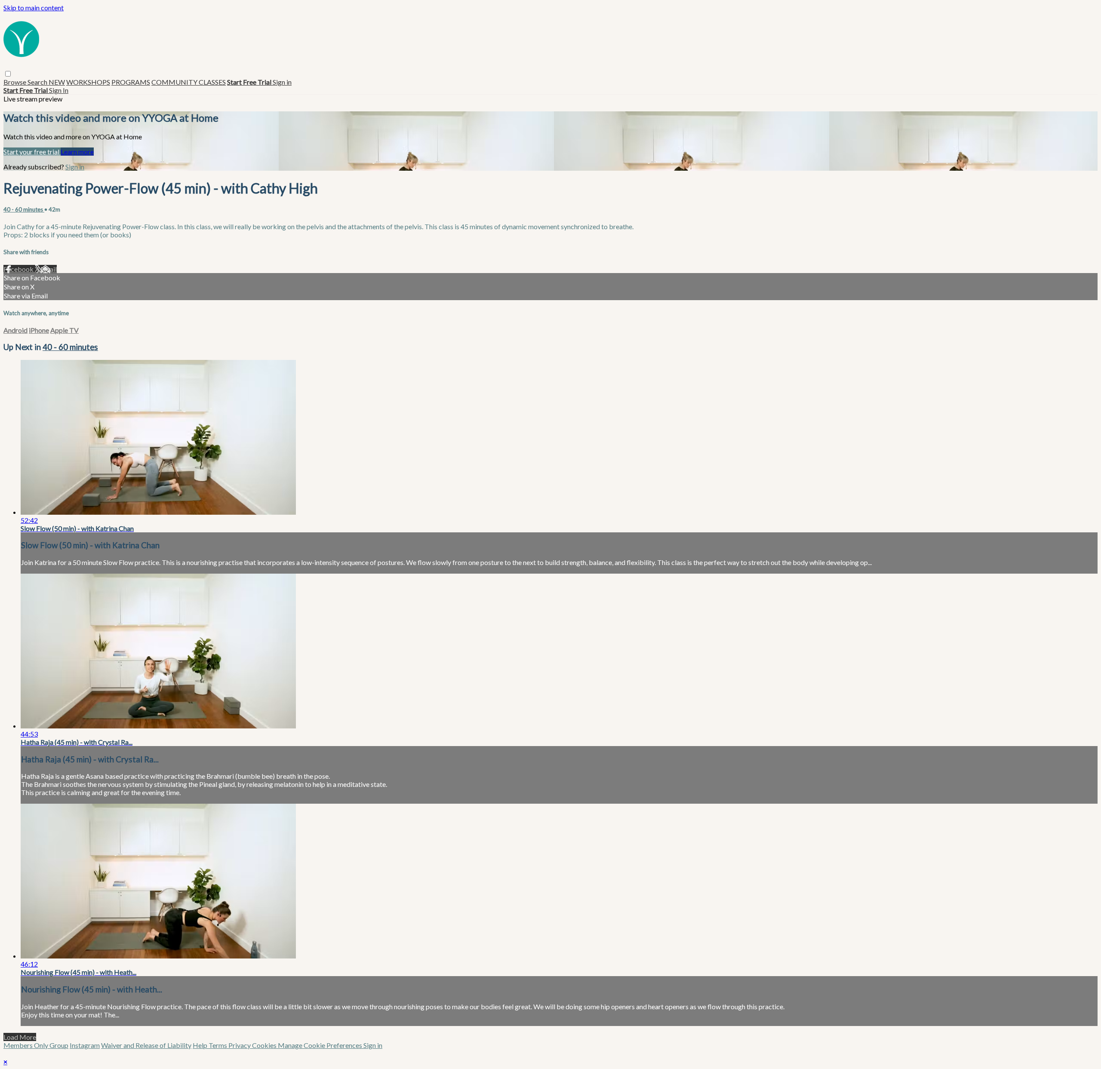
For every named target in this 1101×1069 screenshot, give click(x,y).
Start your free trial (32, 151)
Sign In (58, 90)
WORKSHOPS (88, 82)
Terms (218, 1045)
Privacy (240, 1045)
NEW (57, 82)
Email (48, 269)
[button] (8, 74)
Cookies (265, 1045)
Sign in (282, 82)
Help (201, 1045)
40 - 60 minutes (23, 209)
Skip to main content (33, 7)
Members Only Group (35, 1045)
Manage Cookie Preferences (320, 1045)
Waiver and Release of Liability (146, 1045)
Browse (15, 82)
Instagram (85, 1045)
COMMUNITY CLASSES (188, 82)
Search (38, 82)
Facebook (19, 269)
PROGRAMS (130, 82)
